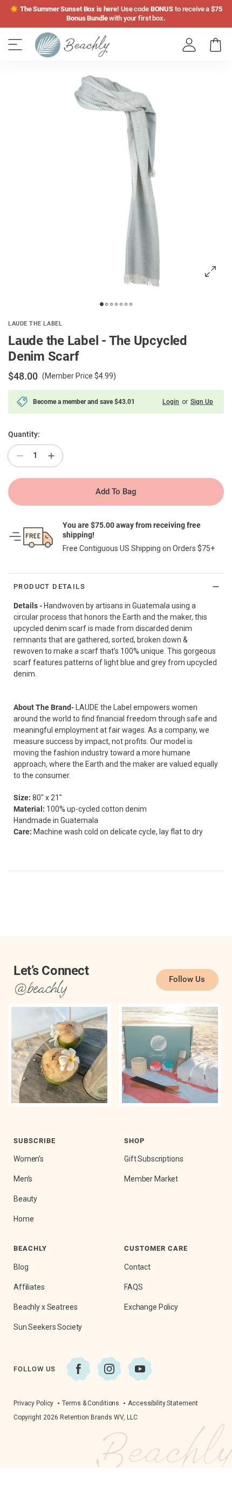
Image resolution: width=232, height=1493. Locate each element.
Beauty (25, 1199)
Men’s (22, 1179)
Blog (20, 1267)
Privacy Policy (33, 1403)
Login (170, 402)
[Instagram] (109, 1369)
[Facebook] (78, 1369)
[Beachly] (72, 44)
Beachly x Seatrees (45, 1307)
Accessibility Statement (162, 1403)
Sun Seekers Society (47, 1327)
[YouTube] (140, 1369)
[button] (215, 45)
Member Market (151, 1179)
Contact (137, 1267)
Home (23, 1219)
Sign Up (201, 402)
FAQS (133, 1287)
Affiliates (29, 1287)
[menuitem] (189, 45)
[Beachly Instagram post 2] (170, 1055)
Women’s (28, 1158)
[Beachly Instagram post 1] (59, 1055)
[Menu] (15, 45)
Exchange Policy (151, 1307)
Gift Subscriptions (153, 1158)
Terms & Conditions (90, 1403)
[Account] (189, 45)
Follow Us (187, 979)
